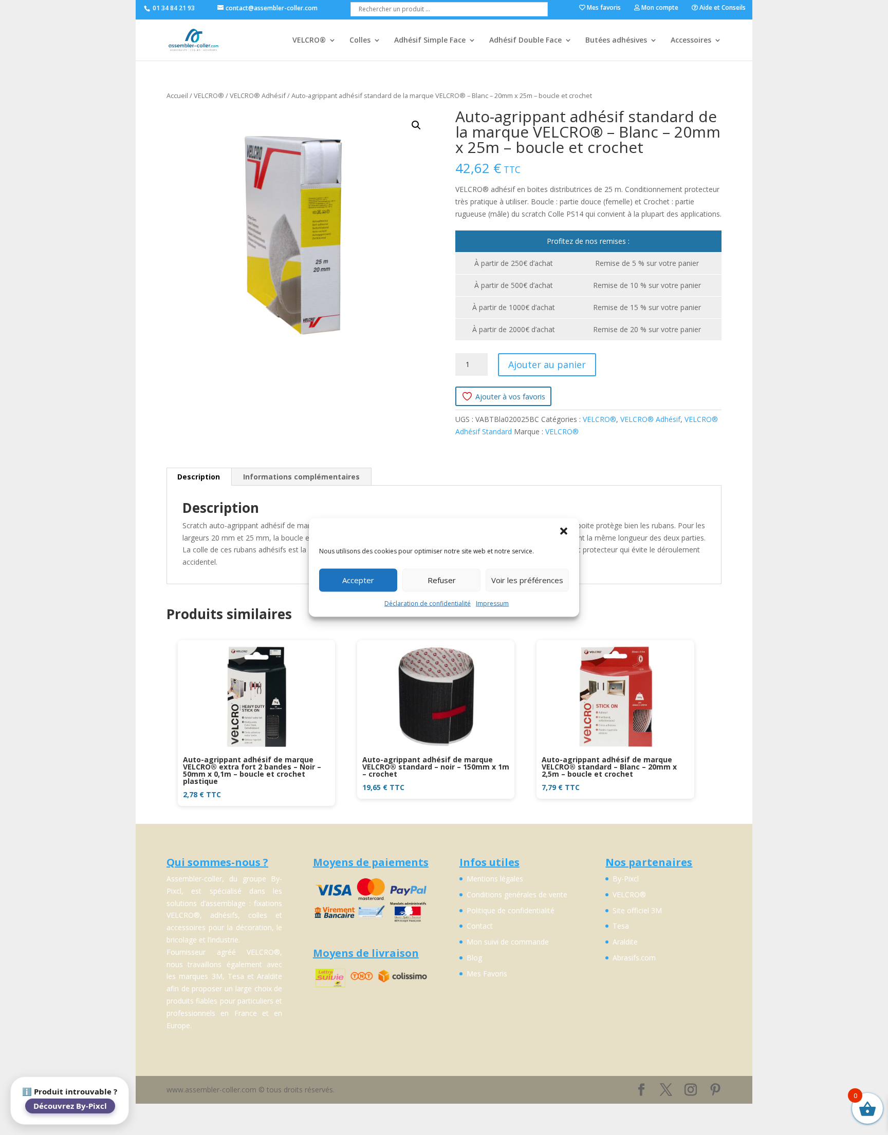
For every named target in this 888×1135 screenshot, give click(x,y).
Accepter (358, 580)
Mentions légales (495, 878)
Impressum (492, 603)
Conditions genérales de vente (517, 894)
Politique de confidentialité (510, 910)
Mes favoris (603, 8)
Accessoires (691, 40)
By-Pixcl (626, 878)
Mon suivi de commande (508, 942)
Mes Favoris (487, 973)
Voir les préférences (527, 580)
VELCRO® (309, 40)
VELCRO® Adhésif (258, 95)
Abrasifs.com (634, 958)
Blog (474, 958)
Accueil (177, 95)
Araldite (625, 942)
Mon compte (659, 8)
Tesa (621, 926)
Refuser (442, 580)
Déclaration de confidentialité (427, 603)
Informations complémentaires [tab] (301, 477)
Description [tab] (198, 477)
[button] (564, 531)
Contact (480, 926)
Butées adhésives (616, 40)
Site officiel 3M (637, 910)
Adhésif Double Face (525, 40)
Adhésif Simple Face (430, 40)
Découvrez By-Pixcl (70, 1106)
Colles (360, 40)
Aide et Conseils (722, 8)
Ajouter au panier (547, 364)
